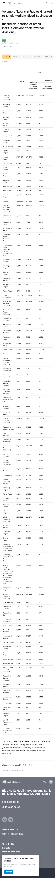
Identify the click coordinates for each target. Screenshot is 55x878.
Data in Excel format (10, 43)
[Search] (48, 3)
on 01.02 (27, 56)
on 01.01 (16, 56)
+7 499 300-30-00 (11, 807)
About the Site (8, 844)
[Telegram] (10, 819)
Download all (5, 61)
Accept (9, 872)
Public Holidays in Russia (13, 834)
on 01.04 (48, 56)
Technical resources (11, 852)
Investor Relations (10, 829)
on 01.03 (38, 56)
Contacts (6, 848)
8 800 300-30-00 (10, 802)
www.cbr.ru (15, 864)
